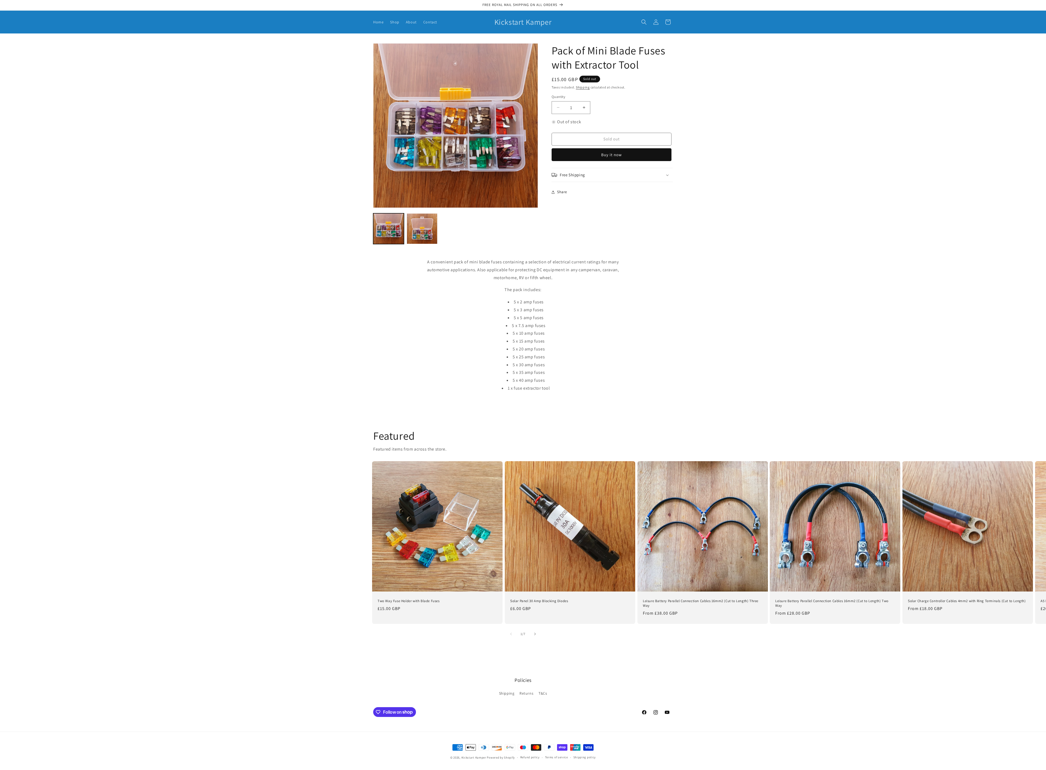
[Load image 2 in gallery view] (422, 228)
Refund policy (530, 757)
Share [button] (562, 191)
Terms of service (556, 757)
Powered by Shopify (501, 757)
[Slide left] (511, 634)
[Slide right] (535, 634)
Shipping (583, 87)
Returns (526, 693)
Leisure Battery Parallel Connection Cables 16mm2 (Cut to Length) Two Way (832, 603)
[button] (644, 22)
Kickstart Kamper (473, 757)
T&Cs (543, 693)
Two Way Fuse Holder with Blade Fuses (409, 601)
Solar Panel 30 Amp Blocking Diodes (539, 601)
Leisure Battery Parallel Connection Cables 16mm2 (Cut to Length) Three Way (700, 603)
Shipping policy (584, 757)
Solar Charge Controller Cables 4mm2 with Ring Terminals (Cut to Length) (967, 601)
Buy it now (611, 154)
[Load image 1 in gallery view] (388, 228)
